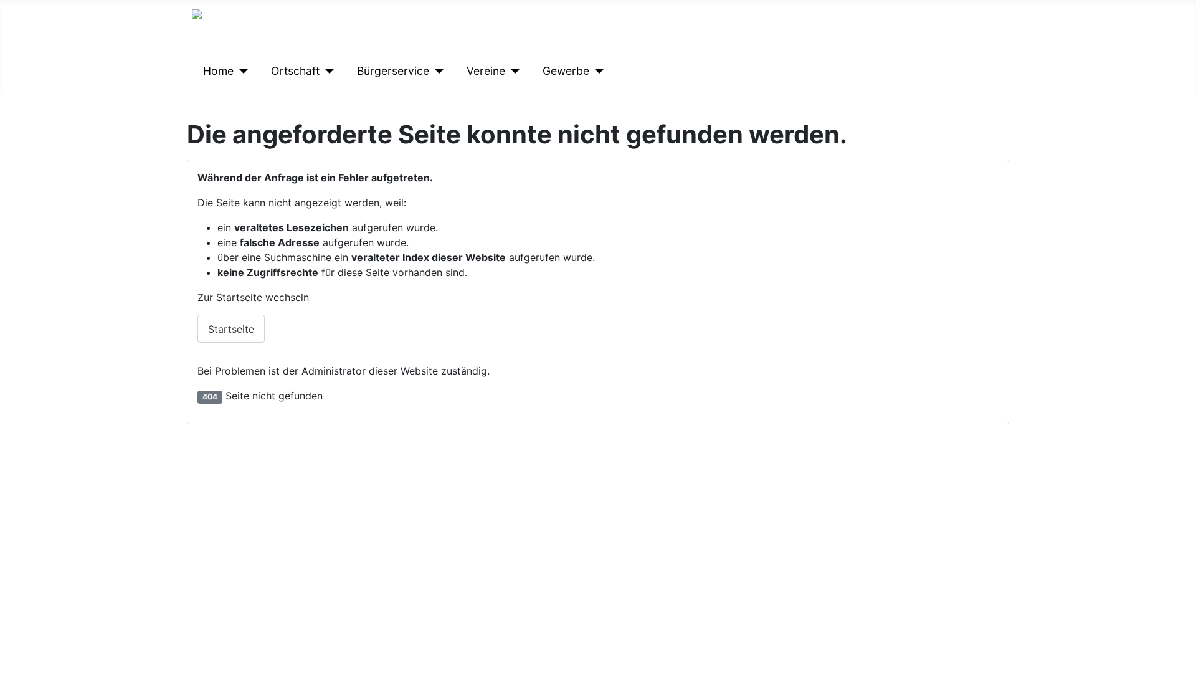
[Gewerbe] (597, 71)
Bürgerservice (393, 70)
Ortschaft (295, 70)
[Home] (241, 71)
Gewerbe (566, 70)
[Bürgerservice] (437, 71)
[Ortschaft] (327, 71)
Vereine (486, 70)
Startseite (231, 329)
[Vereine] (513, 71)
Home (218, 70)
